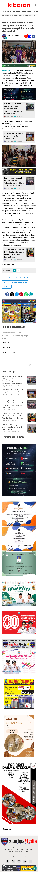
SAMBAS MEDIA (8, 70)
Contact (26, 847)
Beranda (6, 11)
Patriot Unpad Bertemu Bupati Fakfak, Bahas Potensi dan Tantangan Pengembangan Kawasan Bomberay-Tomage (13, 109)
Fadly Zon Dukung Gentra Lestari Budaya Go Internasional (13, 136)
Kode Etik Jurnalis (13, 852)
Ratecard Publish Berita (11, 849)
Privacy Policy (15, 856)
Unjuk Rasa (31, 11)
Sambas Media (14, 35)
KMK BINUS (7, 286)
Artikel (12, 11)
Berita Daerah (21, 11)
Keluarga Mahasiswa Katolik (19, 278)
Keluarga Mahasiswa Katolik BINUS (15, 282)
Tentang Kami (13, 847)
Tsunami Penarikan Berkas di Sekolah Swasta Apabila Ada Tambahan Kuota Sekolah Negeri (14, 253)
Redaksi (20, 847)
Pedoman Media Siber (24, 854)
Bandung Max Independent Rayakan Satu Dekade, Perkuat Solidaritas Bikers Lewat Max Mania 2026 (14, 182)
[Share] (33, 36)
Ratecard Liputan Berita (25, 849)
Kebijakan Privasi (11, 854)
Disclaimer (23, 856)
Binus (4, 278)
